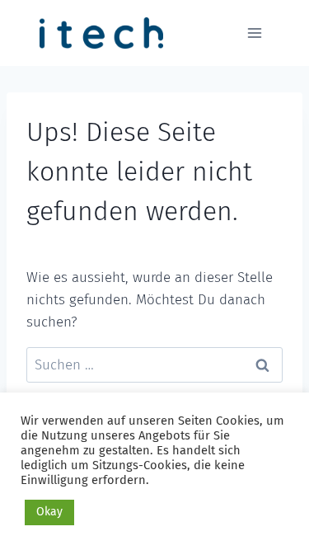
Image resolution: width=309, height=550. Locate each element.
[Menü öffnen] (254, 32)
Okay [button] (49, 512)
